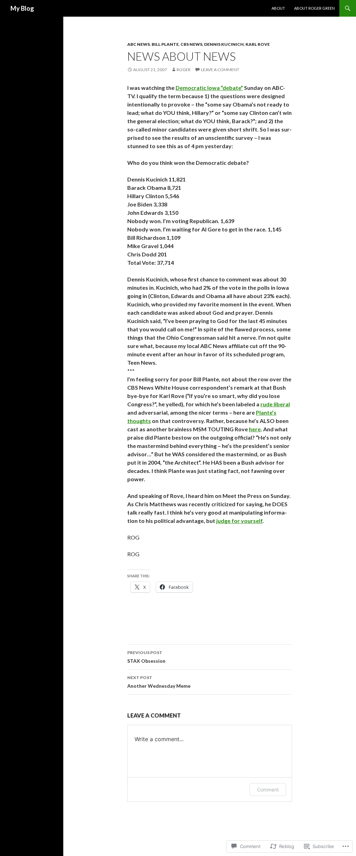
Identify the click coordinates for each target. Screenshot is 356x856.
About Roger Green (314, 8)
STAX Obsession (146, 657)
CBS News (191, 44)
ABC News (138, 44)
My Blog (22, 8)
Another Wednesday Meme (159, 682)
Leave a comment (220, 69)
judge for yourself (239, 520)
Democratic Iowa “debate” (209, 87)
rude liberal (275, 404)
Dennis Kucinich (224, 44)
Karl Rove (257, 44)
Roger (184, 69)
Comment (268, 790)
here (255, 429)
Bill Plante (165, 44)
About (278, 8)
